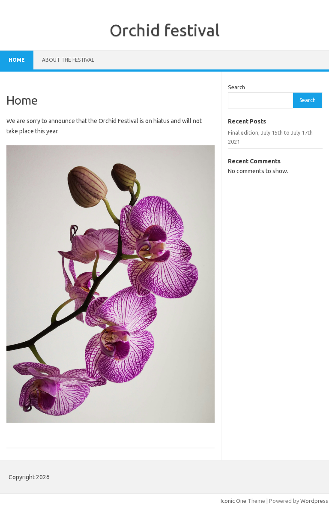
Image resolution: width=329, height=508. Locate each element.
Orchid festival (165, 30)
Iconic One (233, 501)
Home (17, 60)
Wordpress (314, 501)
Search (236, 87)
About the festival (68, 60)
